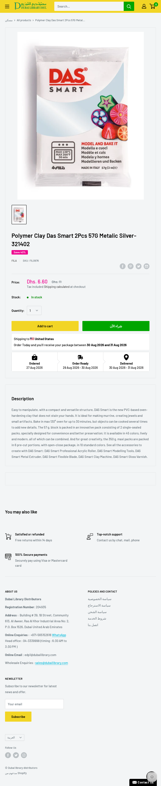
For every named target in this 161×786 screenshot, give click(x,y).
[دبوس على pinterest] (131, 266)
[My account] (144, 6)
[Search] (129, 6)
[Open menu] (7, 6)
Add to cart (45, 326)
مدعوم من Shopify (16, 773)
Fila (14, 260)
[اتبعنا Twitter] (16, 755)
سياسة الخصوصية (100, 599)
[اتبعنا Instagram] (24, 755)
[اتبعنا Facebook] (8, 755)
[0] (152, 6)
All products (24, 20)
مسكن (9, 20)
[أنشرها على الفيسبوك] (123, 266)
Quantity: (18, 310)
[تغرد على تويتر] (139, 266)
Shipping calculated (57, 286)
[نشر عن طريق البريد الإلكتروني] (146, 266)
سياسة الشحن (97, 612)
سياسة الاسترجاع (99, 605)
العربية (11, 737)
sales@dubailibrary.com (51, 663)
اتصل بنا (93, 625)
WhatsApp (59, 635)
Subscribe (18, 716)
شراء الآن (116, 326)
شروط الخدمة (97, 618)
